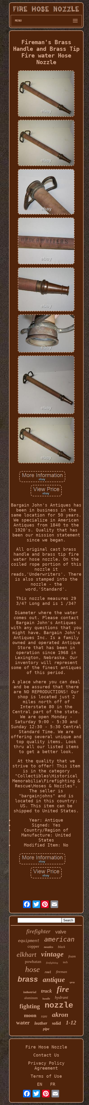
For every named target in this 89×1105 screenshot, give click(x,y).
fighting (29, 1006)
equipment (28, 940)
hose (32, 969)
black (61, 947)
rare (44, 1016)
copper (33, 946)
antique (54, 979)
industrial (29, 992)
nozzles (48, 947)
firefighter (38, 931)
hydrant (61, 997)
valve (60, 931)
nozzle (59, 1005)
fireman (61, 972)
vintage (52, 954)
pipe (46, 1029)
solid (56, 1023)
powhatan (33, 961)
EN (39, 1084)
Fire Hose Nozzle (46, 1046)
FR (52, 1084)
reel (48, 972)
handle (46, 998)
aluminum (31, 998)
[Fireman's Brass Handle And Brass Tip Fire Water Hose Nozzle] (46, 94)
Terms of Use (46, 1076)
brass (28, 979)
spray (72, 982)
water (23, 1023)
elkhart (26, 954)
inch (65, 962)
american (59, 939)
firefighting (52, 962)
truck (46, 991)
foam (72, 956)
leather (40, 1023)
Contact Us (46, 1054)
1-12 (71, 1022)
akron (60, 1014)
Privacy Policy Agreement (46, 1066)
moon (30, 1015)
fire (63, 989)
